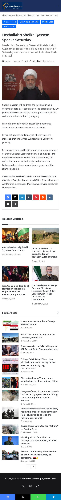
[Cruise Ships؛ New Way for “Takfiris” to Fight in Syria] (10, 429)
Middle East (29, 15)
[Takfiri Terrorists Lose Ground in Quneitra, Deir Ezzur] (10, 338)
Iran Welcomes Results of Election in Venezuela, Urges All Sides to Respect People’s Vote (15, 290)
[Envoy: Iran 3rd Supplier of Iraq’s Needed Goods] (10, 325)
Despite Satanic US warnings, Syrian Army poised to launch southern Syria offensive (44, 252)
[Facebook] (8, 197)
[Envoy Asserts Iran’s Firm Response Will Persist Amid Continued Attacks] (10, 350)
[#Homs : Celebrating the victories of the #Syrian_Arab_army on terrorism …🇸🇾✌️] (10, 455)
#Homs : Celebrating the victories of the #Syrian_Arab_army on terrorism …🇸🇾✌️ (38, 454)
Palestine (40, 15)
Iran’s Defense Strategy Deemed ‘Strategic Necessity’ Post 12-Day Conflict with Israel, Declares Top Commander (44, 292)
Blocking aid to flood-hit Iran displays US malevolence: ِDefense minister (39, 440)
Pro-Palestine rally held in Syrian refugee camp (15, 248)
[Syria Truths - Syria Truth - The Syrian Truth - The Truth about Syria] (12, 5)
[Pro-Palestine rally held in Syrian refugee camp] (15, 235)
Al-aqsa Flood (52, 15)
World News (16, 15)
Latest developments (29, 21)
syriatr (7, 61)
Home (7, 15)
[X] (15, 197)
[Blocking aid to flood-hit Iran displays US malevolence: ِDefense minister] (10, 440)
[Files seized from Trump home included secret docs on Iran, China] (10, 382)
